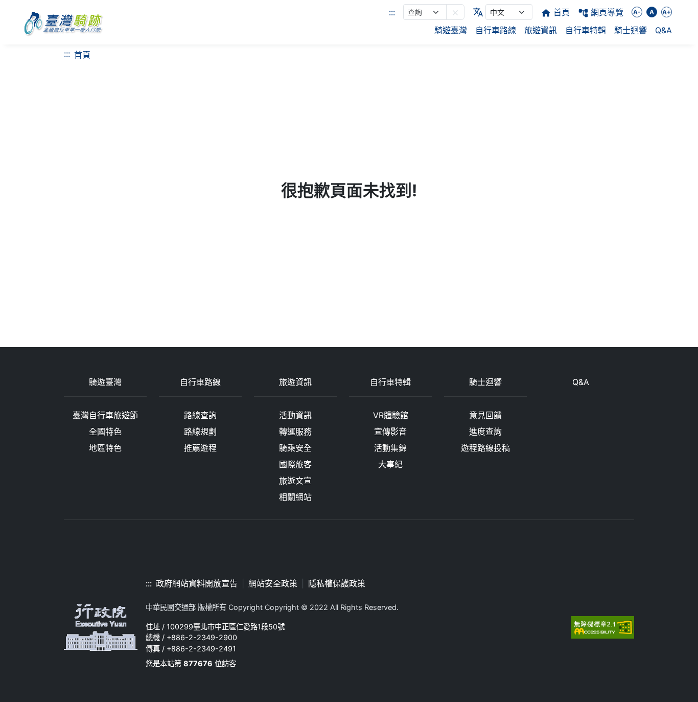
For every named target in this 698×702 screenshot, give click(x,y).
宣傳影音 (390, 431)
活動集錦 (390, 448)
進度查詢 (485, 431)
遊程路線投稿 (485, 448)
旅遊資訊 (540, 30)
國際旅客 (295, 464)
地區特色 (105, 448)
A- (637, 12)
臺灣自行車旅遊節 (105, 415)
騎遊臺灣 (450, 30)
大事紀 (390, 464)
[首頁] (63, 22)
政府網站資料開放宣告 (197, 583)
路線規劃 (200, 431)
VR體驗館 (390, 415)
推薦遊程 (200, 448)
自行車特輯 (585, 30)
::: (392, 12)
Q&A (663, 30)
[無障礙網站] (602, 626)
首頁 (82, 55)
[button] (455, 12)
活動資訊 (295, 415)
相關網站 (295, 497)
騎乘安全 (295, 448)
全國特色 (105, 431)
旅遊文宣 (295, 480)
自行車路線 (495, 30)
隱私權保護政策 (336, 583)
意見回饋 (485, 415)
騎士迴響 (630, 30)
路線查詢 (200, 415)
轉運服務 (295, 431)
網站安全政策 (272, 583)
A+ (666, 12)
